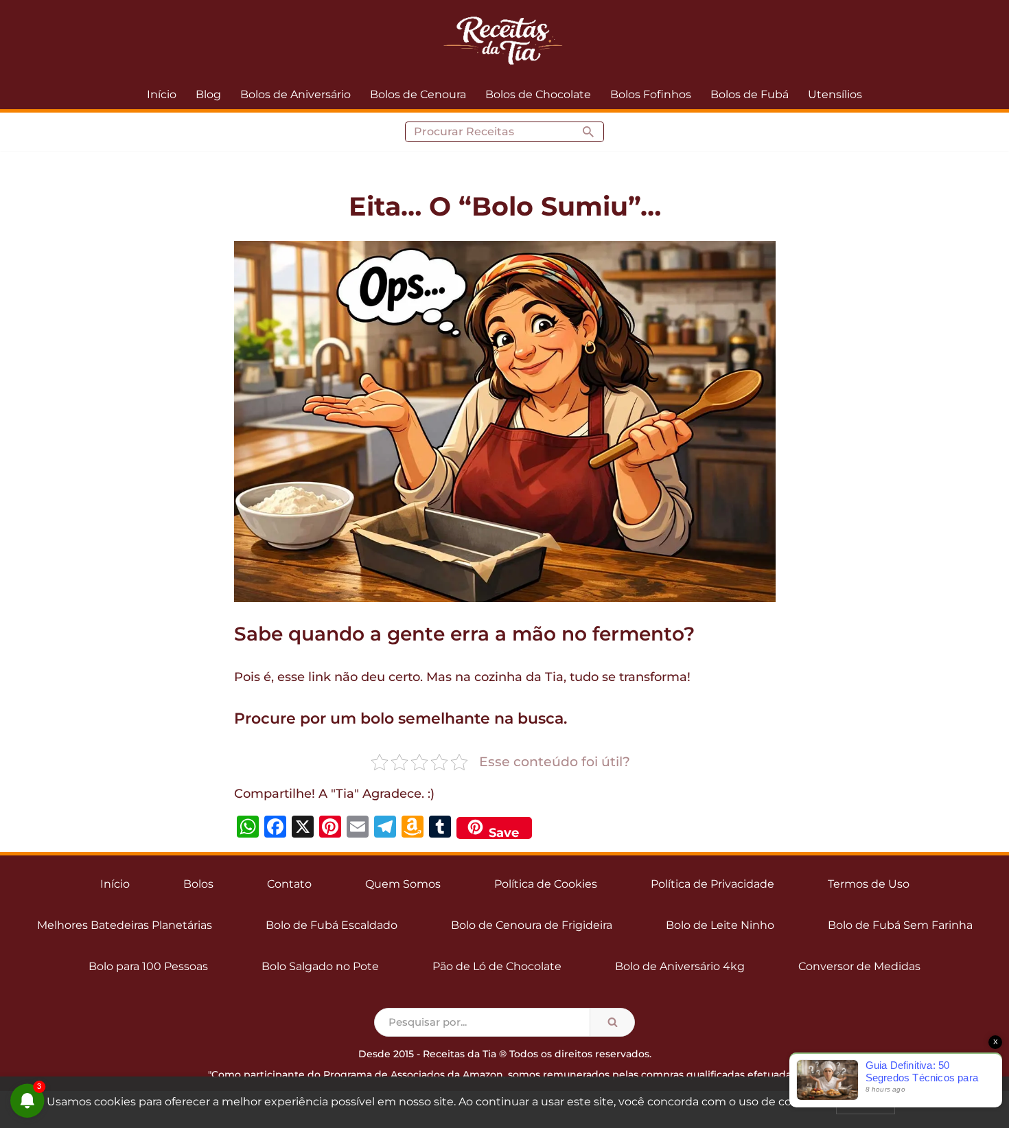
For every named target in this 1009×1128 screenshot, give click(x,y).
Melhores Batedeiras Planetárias (124, 925)
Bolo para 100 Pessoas (148, 966)
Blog (208, 94)
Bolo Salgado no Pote (320, 966)
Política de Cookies (545, 883)
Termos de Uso (868, 883)
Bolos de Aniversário (295, 94)
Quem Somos (403, 883)
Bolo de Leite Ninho (720, 925)
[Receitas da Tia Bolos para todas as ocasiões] (504, 39)
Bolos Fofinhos (650, 94)
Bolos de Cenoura (418, 94)
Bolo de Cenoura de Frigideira (531, 925)
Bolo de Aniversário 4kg (680, 966)
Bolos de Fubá (749, 94)
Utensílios (835, 94)
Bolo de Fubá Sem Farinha (900, 925)
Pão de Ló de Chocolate (496, 966)
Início (161, 94)
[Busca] (588, 132)
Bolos (198, 883)
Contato (289, 883)
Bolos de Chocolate (538, 94)
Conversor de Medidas (859, 966)
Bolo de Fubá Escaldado (331, 925)
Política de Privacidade (712, 883)
